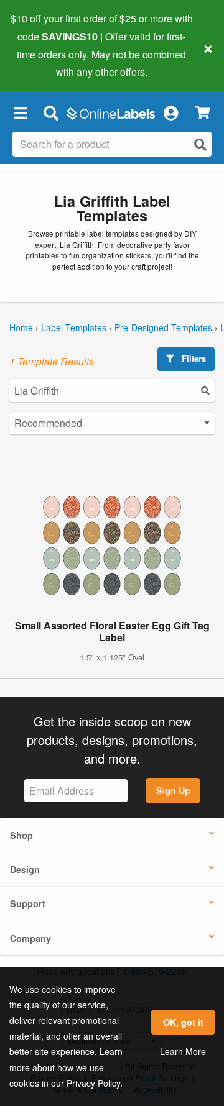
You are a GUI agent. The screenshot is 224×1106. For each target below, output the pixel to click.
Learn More (183, 1051)
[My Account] (170, 112)
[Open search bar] (51, 112)
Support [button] (27, 903)
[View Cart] (202, 112)
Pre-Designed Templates (163, 327)
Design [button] (25, 869)
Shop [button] (21, 835)
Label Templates (73, 327)
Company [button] (30, 938)
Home (21, 327)
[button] (20, 112)
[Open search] (200, 144)
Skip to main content (45, 63)
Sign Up (173, 790)
